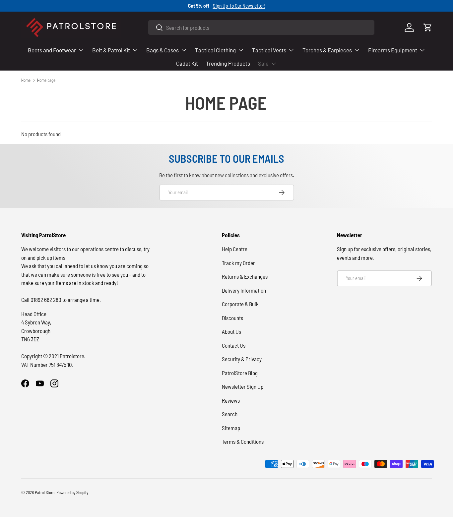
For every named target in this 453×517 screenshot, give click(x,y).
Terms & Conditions (243, 441)
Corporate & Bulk (240, 304)
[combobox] (261, 27)
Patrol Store (44, 492)
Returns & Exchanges (245, 276)
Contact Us (233, 345)
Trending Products (228, 63)
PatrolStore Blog (240, 373)
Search (229, 414)
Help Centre (234, 249)
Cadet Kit (187, 63)
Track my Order (238, 262)
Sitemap (231, 428)
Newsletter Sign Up (242, 386)
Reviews (231, 400)
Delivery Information (244, 290)
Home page (46, 80)
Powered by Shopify (72, 492)
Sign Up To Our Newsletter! (239, 6)
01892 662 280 (46, 299)
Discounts (232, 318)
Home (26, 80)
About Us (231, 331)
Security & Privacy (242, 359)
